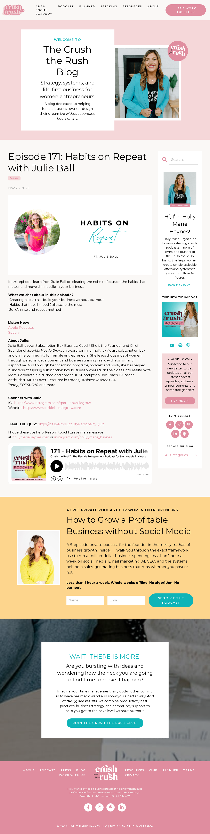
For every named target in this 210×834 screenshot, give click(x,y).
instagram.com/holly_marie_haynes (83, 437)
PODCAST (66, 6)
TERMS (189, 770)
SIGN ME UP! (180, 400)
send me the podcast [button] (171, 600)
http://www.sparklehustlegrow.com (52, 408)
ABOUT (153, 6)
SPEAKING (108, 6)
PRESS (65, 770)
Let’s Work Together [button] (186, 10)
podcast (14, 178)
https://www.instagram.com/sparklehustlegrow (52, 403)
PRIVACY (132, 775)
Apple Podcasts (21, 328)
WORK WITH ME (72, 775)
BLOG (80, 770)
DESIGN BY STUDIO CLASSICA (131, 826)
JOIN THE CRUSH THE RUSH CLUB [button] (105, 723)
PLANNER (87, 6)
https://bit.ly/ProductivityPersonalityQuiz (71, 424)
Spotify (14, 332)
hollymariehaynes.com (30, 437)
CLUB (153, 770)
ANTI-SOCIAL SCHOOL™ (44, 10)
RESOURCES (132, 6)
